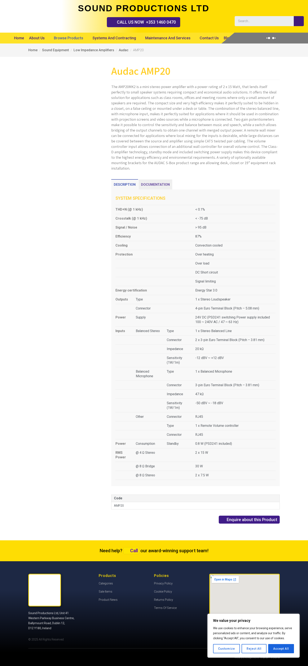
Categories (106, 583)
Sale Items (105, 591)
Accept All (281, 648)
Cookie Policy (163, 591)
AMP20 (119, 505)
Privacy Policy (163, 583)
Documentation (155, 185)
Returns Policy (163, 599)
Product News (108, 599)
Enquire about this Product (252, 519)
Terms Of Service (165, 608)
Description (125, 185)
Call (134, 550)
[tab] (124, 184)
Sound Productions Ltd (28, 16)
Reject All (254, 648)
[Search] (299, 21)
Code (118, 498)
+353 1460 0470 (146, 22)
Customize (226, 648)
